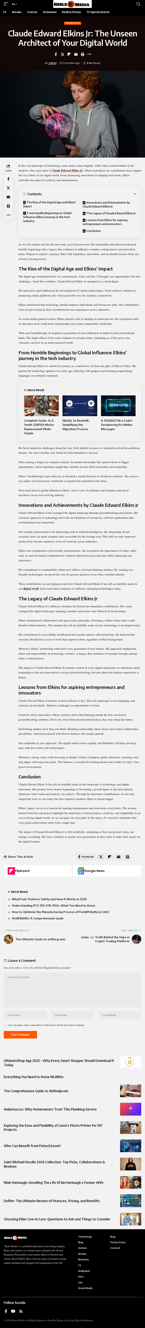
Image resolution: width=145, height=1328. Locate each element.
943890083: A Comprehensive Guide (37, 918)
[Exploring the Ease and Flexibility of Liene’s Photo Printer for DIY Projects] (130, 1127)
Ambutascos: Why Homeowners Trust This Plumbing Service (50, 1109)
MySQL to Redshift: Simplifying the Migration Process (75, 425)
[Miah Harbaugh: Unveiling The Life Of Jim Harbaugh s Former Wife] (130, 1182)
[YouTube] (13, 1311)
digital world (31, 588)
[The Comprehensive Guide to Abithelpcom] (130, 1090)
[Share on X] (62, 54)
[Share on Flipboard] (69, 54)
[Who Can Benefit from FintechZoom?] (130, 1146)
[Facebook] (6, 1311)
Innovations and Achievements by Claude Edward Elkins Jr (106, 204)
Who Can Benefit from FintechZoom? (32, 1146)
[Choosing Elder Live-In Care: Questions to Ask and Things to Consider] (130, 1219)
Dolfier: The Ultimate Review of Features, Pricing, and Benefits (52, 1201)
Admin (53, 63)
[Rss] (21, 1311)
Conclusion (93, 230)
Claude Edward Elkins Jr (67, 170)
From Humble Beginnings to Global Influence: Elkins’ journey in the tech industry (47, 217)
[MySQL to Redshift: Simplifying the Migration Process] (79, 405)
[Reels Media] (72, 4)
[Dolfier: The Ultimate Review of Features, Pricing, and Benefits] (130, 1200)
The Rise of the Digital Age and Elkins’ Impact (49, 204)
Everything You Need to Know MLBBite (33, 1077)
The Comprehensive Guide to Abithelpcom (36, 1091)
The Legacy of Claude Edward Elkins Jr (111, 213)
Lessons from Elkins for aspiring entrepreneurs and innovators (105, 222)
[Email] (76, 54)
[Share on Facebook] (55, 54)
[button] (7, 4)
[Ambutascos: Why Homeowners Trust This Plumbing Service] (130, 1109)
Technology (72, 23)
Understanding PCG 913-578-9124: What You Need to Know (53, 905)
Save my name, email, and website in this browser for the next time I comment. (46, 1025)
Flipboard (22, 871)
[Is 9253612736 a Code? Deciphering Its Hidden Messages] (118, 405)
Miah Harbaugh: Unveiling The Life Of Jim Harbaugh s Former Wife (53, 1182)
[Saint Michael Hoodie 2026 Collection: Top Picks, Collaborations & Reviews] (130, 1164)
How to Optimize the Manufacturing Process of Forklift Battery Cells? (60, 912)
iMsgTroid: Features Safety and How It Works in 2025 (49, 899)
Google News (95, 871)
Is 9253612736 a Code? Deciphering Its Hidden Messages (116, 425)
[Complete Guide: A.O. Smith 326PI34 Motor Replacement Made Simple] (41, 405)
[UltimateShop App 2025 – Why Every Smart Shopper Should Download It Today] (130, 1062)
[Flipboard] (11, 871)
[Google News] (81, 871)
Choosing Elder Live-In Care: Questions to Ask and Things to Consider (57, 1219)
